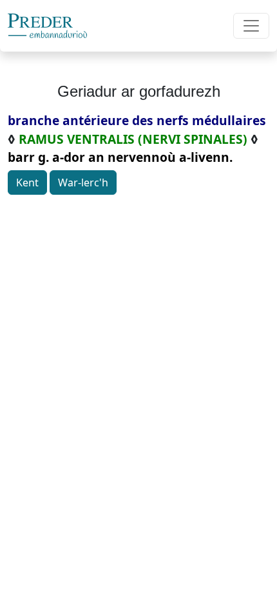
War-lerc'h (83, 182)
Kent (27, 182)
